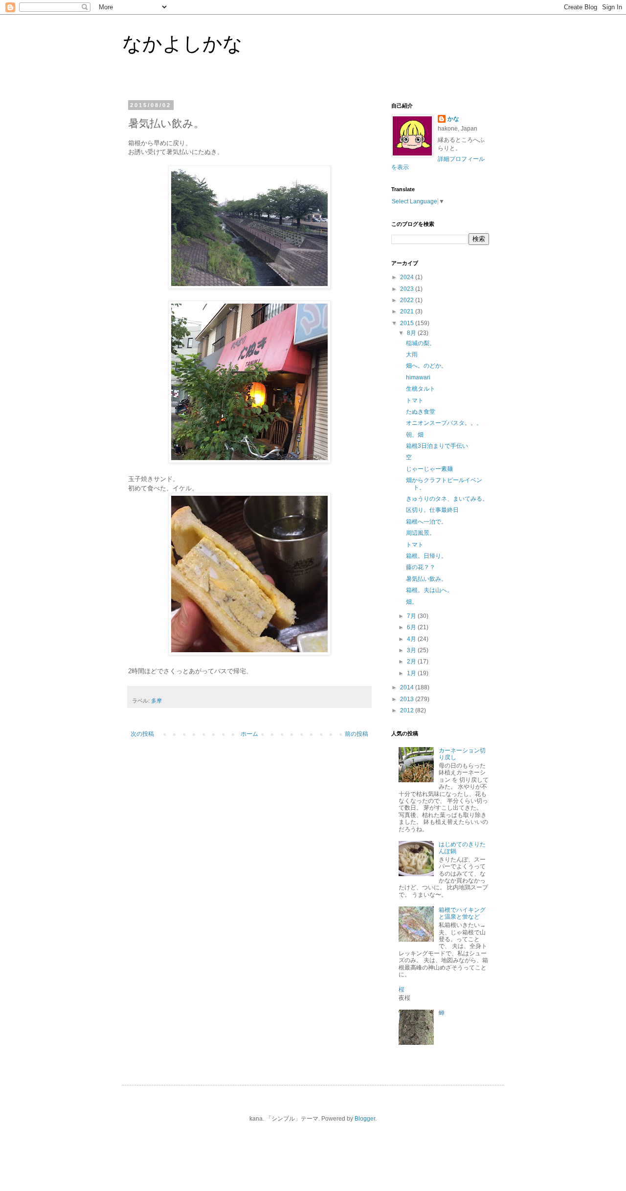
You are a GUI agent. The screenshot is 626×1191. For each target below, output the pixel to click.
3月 (412, 650)
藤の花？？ (420, 567)
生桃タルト (420, 388)
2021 (407, 311)
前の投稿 (356, 733)
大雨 (412, 354)
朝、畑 (415, 434)
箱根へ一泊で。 (426, 521)
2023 (407, 289)
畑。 (412, 601)
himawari (418, 377)
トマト (415, 400)
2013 (407, 699)
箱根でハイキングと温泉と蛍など (462, 913)
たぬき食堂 (420, 411)
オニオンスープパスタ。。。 (444, 422)
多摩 (156, 701)
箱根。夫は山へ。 (429, 590)
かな (453, 118)
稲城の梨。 (420, 343)
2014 (407, 687)
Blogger (365, 1118)
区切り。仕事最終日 (432, 510)
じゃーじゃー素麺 (429, 468)
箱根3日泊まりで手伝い (437, 445)
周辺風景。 (420, 532)
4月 (412, 639)
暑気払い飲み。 (426, 578)
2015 (407, 323)
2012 (407, 710)
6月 (412, 627)
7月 (412, 616)
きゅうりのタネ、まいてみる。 (447, 498)
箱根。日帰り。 (426, 555)
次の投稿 (142, 733)
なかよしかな (182, 43)
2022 (407, 300)
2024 (407, 277)
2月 (412, 661)
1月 (412, 673)
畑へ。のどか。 (426, 365)
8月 (412, 333)
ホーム (249, 733)
